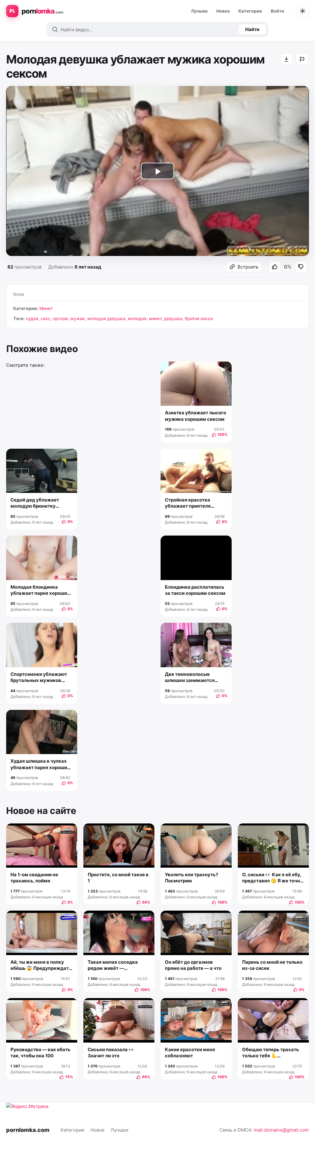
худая (32, 318)
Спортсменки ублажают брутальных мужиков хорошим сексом (38, 677)
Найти (252, 29)
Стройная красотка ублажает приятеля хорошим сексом (188, 503)
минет (155, 318)
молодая (137, 318)
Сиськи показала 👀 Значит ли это (111, 1053)
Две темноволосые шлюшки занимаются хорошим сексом (190, 677)
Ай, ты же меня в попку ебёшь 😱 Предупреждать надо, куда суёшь (40, 965)
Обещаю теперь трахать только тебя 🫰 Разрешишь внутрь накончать (270, 1053)
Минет (46, 308)
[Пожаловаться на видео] (302, 59)
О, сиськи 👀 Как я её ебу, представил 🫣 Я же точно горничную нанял (272, 878)
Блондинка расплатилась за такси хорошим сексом (195, 590)
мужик (77, 318)
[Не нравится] (301, 267)
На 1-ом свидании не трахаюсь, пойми (34, 878)
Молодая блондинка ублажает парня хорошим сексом (40, 590)
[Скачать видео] (286, 59)
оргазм (60, 318)
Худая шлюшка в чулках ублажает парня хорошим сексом (40, 764)
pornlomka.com (28, 1130)
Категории (250, 11)
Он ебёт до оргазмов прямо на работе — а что (193, 965)
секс (45, 318)
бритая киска (199, 318)
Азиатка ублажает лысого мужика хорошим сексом (195, 416)
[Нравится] (275, 267)
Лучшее (199, 11)
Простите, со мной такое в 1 (118, 878)
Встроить (247, 267)
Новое (223, 11)
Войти (277, 11)
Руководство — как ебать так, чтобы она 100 (40, 1053)
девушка (173, 318)
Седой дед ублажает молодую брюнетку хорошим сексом (34, 503)
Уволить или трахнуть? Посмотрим (191, 878)
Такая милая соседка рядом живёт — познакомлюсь (113, 965)
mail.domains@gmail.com (281, 1130)
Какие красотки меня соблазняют (190, 1053)
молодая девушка (106, 318)
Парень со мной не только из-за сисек (272, 965)
